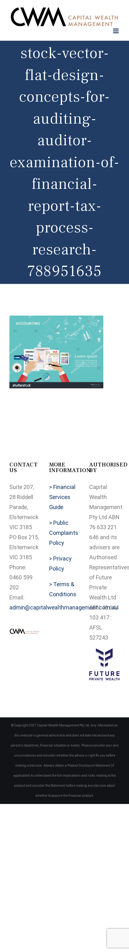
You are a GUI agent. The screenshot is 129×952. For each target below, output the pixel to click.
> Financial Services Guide (62, 497)
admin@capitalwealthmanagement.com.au (63, 607)
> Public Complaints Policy (63, 532)
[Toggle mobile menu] (116, 31)
